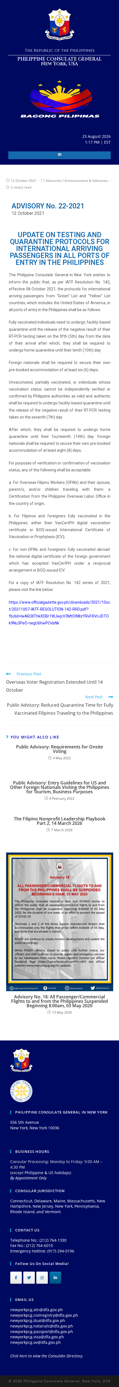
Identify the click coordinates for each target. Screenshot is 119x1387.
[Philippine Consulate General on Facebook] (16, 1278)
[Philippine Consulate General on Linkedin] (55, 1278)
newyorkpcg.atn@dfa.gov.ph (36, 1309)
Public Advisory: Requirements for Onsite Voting (59, 749)
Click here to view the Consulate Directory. (46, 1355)
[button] (59, 154)
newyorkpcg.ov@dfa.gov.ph (35, 1342)
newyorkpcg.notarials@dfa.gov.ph (41, 1326)
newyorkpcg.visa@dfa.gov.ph (37, 1336)
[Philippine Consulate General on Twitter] (29, 1278)
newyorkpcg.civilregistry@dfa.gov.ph (44, 1315)
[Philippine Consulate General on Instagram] (42, 1278)
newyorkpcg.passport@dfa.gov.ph (41, 1331)
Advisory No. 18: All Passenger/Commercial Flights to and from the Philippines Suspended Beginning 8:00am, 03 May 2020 (59, 1001)
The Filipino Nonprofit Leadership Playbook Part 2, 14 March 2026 (59, 821)
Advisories (54, 180)
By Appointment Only (28, 1178)
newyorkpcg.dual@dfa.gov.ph (37, 1320)
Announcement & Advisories (86, 180)
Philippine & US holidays (47, 1172)
